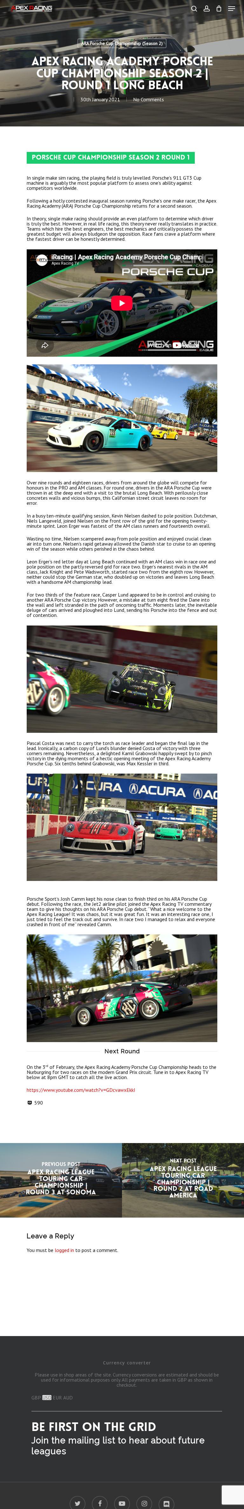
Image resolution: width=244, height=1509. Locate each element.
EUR (57, 1397)
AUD (68, 1397)
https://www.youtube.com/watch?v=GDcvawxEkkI (81, 1090)
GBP (36, 1397)
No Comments (148, 99)
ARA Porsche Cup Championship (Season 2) (122, 43)
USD (46, 1397)
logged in (64, 1250)
